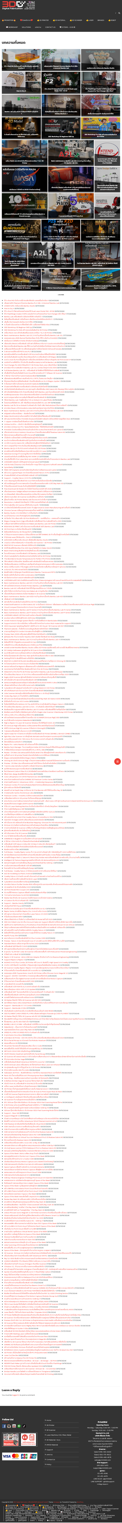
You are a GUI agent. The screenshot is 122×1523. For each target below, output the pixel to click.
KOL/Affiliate (79, 1512)
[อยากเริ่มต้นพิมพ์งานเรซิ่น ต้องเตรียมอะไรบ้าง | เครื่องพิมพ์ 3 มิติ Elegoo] (21, 231)
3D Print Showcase (104, 1517)
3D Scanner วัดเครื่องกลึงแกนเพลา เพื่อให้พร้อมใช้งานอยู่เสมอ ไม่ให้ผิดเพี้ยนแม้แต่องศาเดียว (37, 1317)
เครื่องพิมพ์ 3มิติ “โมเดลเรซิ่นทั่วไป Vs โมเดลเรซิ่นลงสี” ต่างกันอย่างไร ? (29, 992)
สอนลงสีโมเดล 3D (10, 1043)
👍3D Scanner (76, 20)
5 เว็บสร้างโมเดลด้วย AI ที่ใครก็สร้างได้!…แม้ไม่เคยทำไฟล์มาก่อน (21, 135)
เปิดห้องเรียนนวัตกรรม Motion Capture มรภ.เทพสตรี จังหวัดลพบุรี (29, 1161)
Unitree (18, 1512)
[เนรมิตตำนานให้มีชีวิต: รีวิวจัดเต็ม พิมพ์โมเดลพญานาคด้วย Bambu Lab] (100, 231)
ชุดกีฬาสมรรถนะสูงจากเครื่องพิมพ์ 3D (18, 768)
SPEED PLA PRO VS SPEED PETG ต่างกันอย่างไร (22, 1032)
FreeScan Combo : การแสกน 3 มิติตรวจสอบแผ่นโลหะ (23, 795)
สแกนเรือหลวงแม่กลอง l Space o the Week (20, 1193)
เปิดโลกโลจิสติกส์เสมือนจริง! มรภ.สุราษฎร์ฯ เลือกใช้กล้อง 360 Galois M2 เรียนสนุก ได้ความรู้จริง (39, 389)
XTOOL (77, 1510)
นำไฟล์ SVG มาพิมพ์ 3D (12, 954)
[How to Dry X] (21, 83)
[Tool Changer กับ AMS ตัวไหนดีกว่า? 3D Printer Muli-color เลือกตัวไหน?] (15, 255)
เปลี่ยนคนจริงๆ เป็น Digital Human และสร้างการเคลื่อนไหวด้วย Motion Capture (33, 978)
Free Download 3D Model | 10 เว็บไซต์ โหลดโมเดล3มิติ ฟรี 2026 (27, 488)
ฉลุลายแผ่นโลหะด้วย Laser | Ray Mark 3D (19, 1029)
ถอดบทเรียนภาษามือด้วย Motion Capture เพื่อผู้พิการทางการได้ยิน (28, 1169)
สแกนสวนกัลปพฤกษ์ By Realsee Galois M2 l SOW (22, 1134)
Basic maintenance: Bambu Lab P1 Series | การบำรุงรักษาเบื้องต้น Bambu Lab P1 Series (37, 612)
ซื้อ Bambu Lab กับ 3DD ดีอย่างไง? (16, 1021)
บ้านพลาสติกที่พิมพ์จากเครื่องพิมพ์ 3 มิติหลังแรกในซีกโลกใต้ (26, 386)
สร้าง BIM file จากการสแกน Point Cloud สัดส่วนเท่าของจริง (26, 1188)
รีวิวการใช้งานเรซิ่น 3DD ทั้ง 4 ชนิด (16, 1070)
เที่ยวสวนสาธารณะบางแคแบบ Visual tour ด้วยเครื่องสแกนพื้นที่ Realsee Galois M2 (34, 432)
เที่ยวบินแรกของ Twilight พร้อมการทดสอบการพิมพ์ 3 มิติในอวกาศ (28, 491)
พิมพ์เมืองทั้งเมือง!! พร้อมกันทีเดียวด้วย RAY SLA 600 (23, 1218)
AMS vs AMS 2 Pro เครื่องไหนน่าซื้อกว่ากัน (19, 714)
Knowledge (9, 1518)
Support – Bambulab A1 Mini (15, 1008)
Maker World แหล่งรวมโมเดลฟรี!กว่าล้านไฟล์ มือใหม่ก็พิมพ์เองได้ (27, 416)
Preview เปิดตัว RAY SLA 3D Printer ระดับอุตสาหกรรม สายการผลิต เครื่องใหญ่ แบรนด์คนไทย (38, 1320)
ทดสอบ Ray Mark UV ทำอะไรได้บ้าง (16, 696)
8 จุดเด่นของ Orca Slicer (13, 1035)
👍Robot (112, 20)
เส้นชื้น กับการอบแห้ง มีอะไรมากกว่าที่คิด (101, 114)
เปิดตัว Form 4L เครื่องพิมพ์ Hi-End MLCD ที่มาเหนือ (23, 1083)
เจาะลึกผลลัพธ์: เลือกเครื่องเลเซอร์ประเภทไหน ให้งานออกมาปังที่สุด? (28, 494)
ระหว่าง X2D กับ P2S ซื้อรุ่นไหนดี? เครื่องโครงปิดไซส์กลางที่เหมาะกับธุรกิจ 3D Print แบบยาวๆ (61, 238)
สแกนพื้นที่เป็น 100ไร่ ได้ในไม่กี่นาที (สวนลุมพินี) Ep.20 (23, 1048)
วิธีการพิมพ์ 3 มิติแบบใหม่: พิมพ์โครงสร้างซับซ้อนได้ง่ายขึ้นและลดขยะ (29, 561)
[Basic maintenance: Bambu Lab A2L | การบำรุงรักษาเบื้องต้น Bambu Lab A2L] (71, 153)
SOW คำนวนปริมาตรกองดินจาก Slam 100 (19, 1239)
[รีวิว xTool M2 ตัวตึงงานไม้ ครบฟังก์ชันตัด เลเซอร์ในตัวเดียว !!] (21, 60)
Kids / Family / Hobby (54, 1513)
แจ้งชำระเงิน (92, 1518)
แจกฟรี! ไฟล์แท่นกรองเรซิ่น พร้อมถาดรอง (19, 997)
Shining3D (106, 1510)
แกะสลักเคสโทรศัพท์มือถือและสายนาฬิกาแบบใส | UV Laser (25, 451)
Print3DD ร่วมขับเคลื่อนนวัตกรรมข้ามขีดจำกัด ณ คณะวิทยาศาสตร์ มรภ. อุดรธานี (33, 429)
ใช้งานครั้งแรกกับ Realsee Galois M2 (17, 1140)
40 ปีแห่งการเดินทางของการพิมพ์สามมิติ (19, 577)
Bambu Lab (55, 1510)
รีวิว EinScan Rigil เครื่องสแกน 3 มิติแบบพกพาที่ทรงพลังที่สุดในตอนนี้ (29, 725)
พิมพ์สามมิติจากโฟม (11, 849)
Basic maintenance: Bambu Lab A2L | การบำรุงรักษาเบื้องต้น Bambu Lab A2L (71, 162)
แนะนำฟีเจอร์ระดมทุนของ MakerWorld (18, 720)
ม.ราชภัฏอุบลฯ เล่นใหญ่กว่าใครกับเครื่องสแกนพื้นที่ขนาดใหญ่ (26, 1097)
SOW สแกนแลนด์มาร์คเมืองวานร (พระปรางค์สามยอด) (23, 1164)
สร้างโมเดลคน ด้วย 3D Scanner (16, 833)
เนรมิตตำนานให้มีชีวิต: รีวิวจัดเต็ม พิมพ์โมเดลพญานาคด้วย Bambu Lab (100, 238)
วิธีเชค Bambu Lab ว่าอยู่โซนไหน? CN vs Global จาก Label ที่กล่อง (28, 400)
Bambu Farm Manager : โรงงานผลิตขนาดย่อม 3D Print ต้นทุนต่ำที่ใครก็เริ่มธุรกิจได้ (34, 747)
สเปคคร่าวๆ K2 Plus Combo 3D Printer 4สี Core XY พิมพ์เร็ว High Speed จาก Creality (36, 962)
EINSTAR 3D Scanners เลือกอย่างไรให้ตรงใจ (20, 545)
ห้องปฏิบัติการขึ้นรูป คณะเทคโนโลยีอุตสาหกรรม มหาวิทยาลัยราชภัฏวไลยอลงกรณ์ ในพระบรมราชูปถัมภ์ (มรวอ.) (44, 1018)
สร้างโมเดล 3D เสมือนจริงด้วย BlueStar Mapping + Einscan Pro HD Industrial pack (35, 822)
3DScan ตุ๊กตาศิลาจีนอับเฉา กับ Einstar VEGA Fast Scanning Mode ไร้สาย (31, 1110)
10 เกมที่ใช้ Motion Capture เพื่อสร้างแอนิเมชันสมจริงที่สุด (25, 892)
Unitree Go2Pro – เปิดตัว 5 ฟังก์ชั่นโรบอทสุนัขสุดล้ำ (23, 424)
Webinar (75, 1517)
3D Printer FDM (58, 1505)
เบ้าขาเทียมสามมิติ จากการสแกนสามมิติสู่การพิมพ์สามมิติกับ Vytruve (29, 811)
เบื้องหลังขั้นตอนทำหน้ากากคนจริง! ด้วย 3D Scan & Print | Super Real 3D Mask (33, 1091)
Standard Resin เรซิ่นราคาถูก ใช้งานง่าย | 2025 (21, 943)
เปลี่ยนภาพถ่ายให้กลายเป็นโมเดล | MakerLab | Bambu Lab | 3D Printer (30, 523)
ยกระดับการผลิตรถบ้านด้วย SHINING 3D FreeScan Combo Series (28, 779)
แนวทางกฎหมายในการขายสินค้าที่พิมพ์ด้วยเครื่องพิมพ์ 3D (25, 397)
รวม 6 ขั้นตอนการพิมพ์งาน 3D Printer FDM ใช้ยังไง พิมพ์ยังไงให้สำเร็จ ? (30, 1290)
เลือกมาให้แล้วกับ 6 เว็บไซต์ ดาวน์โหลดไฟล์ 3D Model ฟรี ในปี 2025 (28, 919)
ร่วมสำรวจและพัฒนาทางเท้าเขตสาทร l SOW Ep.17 (22, 1298)
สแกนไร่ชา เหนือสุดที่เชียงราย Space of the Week (22, 1234)
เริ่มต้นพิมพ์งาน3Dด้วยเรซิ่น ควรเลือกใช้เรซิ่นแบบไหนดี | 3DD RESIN (28, 1010)
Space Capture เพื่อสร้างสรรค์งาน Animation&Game (24, 1167)
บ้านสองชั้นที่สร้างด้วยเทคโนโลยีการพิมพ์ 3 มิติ (21, 475)
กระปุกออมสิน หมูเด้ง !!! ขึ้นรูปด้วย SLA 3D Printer (22, 1067)
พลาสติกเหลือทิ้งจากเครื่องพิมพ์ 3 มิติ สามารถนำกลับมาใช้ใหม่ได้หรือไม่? (107, 214)
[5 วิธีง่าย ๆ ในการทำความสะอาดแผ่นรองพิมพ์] (61, 280)
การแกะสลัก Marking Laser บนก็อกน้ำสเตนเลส (21, 1333)
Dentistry (29, 1515)
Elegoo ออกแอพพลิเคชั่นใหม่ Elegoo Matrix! (20, 757)
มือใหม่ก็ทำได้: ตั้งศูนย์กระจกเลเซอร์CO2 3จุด (20, 642)
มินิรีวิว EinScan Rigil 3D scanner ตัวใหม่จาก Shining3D (24, 728)
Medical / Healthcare (13, 1515)
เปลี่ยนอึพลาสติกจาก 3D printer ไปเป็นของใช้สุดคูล (22, 798)
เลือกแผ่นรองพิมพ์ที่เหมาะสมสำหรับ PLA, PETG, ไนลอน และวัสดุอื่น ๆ (100, 287)
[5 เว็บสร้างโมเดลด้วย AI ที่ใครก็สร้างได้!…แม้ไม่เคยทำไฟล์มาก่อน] (21, 128)
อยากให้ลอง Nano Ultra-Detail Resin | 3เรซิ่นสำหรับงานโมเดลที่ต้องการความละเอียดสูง (36, 1002)
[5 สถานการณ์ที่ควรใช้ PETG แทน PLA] (71, 206)
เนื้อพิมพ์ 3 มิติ (9, 599)
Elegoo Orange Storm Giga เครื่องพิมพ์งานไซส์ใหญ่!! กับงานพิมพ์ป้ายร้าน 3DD (32, 521)
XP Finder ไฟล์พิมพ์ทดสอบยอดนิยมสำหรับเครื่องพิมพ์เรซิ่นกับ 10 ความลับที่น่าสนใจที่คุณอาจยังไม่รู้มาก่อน (42, 1314)
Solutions (26, 27)
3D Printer (50, 1425)
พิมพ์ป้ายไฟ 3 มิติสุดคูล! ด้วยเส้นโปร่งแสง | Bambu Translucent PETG (29, 572)
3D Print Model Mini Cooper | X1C (17, 889)
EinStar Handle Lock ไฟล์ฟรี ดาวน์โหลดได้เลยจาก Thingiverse (27, 1371)
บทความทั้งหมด (88, 1517)
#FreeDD (64, 1517)
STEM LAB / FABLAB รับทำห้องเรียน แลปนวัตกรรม (24, 1513)
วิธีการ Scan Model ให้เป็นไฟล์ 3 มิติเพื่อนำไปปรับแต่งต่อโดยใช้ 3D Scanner (31, 1304)
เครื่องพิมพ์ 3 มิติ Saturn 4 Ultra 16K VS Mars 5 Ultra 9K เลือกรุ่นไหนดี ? (30, 844)
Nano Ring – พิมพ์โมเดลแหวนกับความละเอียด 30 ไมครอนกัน (26, 1078)
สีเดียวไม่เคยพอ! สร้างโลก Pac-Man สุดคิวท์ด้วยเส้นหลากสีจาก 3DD (29, 655)
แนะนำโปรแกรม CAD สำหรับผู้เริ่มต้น (17, 515)
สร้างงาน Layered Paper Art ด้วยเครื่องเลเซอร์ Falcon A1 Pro (26, 472)
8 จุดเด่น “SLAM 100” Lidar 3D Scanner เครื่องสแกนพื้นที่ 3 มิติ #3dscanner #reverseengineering (40, 951)
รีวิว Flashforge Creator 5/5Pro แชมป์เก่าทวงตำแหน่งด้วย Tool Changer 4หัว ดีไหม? (100, 90)
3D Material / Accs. (53, 1439)
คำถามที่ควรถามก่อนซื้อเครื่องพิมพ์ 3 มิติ (18, 1282)
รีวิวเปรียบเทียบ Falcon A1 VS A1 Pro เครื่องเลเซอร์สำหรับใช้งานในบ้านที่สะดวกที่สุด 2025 (36, 674)
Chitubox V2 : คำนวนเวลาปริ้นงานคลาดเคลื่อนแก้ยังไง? (24, 1266)
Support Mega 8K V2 (12, 1115)
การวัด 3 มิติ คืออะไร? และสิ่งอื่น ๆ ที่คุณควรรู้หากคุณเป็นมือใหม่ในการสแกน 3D (32, 965)
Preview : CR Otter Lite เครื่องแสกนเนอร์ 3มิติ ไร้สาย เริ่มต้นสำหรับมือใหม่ (30, 763)
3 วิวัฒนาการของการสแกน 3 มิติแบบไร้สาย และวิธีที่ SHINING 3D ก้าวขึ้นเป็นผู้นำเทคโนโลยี (36, 534)
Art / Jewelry (41, 1515)
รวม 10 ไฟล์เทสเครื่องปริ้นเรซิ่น (15, 835)
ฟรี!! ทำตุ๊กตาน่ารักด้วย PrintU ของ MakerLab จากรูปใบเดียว (26, 591)
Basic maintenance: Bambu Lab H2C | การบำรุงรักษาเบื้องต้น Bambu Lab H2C (33, 583)
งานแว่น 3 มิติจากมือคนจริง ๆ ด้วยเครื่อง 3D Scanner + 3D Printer (28, 542)
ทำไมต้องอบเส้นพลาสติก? (13, 916)
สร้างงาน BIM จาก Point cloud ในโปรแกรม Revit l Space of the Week (30, 1226)
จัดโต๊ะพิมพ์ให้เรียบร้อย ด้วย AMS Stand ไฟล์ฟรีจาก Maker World (28, 548)
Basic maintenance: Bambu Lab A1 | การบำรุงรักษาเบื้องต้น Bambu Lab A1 (32, 639)
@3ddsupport (108, 1481)
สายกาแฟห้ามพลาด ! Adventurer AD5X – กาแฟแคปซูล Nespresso (28, 782)
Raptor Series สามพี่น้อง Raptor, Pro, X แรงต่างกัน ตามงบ (25, 911)
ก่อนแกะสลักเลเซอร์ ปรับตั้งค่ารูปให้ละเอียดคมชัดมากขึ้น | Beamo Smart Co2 (32, 1215)
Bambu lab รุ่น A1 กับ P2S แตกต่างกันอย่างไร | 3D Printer (25, 448)
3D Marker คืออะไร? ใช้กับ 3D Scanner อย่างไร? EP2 (22, 1000)
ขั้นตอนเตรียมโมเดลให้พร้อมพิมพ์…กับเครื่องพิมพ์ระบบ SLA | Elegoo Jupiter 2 (32, 381)
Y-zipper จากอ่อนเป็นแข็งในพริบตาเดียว (19, 421)
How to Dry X (21, 91)
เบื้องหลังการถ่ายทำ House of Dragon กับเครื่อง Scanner (25, 1263)
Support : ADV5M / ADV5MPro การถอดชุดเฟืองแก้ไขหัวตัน (26, 975)
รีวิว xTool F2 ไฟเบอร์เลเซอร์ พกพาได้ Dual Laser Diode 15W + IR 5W (61, 90)
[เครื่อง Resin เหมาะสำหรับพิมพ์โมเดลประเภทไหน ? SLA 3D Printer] (25, 153)
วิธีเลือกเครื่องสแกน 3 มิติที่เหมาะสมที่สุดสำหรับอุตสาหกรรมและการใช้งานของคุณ (33, 564)
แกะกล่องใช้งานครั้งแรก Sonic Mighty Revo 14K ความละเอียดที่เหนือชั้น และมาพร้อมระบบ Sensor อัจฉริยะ (42, 1325)
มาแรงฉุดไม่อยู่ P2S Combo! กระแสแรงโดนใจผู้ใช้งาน (23, 631)
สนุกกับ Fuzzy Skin (11, 935)
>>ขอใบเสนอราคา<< (56, 1518)
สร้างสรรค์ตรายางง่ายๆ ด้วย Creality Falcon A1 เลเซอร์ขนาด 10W (28, 817)
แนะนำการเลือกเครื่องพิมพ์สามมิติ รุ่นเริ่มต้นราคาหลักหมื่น (25, 440)
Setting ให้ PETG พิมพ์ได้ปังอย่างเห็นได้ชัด (19, 658)
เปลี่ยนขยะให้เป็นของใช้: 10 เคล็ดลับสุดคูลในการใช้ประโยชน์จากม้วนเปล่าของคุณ (25, 215)
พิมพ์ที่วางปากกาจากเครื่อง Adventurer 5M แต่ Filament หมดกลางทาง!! (30, 1121)
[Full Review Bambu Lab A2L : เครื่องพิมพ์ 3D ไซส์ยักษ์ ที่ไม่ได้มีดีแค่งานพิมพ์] (97, 255)
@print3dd (107, 1478)
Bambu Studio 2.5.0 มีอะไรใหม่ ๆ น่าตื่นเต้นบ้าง (21, 513)
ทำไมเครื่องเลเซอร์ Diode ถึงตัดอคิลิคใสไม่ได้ (20, 486)
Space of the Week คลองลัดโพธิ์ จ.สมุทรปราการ (22, 1196)
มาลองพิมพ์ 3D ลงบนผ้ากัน (14, 984)
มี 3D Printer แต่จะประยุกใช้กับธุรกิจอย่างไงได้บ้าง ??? (23, 1105)
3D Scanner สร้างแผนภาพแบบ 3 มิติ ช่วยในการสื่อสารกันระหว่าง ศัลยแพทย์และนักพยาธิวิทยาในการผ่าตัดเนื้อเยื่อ (45, 1056)
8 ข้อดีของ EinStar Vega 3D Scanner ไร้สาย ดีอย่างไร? (24, 1080)
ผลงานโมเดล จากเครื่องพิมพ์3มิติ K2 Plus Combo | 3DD (24, 938)
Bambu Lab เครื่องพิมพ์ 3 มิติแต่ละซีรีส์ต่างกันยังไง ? (21, 113)
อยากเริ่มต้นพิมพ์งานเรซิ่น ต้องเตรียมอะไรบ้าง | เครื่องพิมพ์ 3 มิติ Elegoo (21, 238)
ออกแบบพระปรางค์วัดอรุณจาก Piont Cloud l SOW (22, 1172)
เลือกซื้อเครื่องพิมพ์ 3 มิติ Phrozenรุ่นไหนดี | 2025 (22, 994)
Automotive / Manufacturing (78, 1513)
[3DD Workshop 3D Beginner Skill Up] (61, 128)
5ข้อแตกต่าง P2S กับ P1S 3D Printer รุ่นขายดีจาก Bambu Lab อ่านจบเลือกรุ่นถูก (33, 671)
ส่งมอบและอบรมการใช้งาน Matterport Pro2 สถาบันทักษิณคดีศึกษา (28, 1277)
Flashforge (94, 1510)
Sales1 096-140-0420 (102, 1451)
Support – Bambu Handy (14, 903)
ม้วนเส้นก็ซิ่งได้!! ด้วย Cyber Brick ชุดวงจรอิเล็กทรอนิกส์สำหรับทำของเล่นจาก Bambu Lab (37, 459)
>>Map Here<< (102, 1484)
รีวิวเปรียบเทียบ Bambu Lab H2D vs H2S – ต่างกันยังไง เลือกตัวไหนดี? (29, 706)
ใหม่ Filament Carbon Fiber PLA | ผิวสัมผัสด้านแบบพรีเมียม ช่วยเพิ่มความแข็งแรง (34, 771)
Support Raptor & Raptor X (14, 959)
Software (28, 1512)
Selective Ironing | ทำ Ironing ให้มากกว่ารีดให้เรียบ (22, 453)
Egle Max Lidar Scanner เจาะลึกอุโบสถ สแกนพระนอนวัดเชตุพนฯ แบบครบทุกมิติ (33, 736)
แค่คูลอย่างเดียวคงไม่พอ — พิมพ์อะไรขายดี (19, 413)
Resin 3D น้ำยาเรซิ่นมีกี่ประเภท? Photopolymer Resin (24, 1075)
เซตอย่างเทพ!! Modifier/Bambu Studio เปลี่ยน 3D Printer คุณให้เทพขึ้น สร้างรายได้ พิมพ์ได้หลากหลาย (41, 647)
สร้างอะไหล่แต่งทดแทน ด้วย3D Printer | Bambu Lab (23, 585)
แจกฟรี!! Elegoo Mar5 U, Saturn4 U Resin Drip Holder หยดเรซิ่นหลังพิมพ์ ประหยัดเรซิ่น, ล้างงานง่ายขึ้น (42, 857)
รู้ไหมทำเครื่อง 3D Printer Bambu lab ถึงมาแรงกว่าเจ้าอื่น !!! (25, 499)
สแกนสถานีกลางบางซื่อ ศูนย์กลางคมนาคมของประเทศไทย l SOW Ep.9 (29, 1145)
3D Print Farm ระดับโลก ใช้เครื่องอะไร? (18, 529)
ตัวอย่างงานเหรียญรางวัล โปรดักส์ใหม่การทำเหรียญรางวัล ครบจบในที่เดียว (31, 1118)
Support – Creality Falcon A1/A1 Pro (18, 478)
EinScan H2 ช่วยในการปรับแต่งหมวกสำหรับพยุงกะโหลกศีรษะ (26, 825)
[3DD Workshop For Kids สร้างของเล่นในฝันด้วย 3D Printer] (100, 128)
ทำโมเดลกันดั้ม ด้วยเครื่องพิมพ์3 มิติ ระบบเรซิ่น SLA (23, 970)
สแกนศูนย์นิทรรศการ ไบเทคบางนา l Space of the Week (24, 1156)
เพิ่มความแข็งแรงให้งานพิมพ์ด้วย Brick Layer (20, 879)
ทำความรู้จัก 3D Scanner (67, 1508)
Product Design (81, 1515)
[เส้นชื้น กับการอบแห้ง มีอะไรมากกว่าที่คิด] (100, 106)
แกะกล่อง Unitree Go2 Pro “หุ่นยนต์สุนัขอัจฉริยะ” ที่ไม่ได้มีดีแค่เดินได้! (28, 426)
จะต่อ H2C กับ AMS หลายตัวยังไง (16, 569)
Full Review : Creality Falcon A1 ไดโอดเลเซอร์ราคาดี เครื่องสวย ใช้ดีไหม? (30, 870)
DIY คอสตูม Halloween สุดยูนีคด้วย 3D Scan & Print (23, 650)
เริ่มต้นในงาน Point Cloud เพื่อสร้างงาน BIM (20, 1228)
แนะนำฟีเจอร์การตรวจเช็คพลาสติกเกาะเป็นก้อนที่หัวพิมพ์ (25, 652)
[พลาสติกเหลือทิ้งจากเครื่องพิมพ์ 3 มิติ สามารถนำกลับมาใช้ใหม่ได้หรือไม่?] (107, 206)
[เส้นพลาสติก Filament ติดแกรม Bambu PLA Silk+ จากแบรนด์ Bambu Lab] (61, 60)
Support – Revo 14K (11, 1113)
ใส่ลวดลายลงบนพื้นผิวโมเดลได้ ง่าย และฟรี (19, 435)
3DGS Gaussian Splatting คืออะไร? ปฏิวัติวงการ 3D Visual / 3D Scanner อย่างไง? (34, 626)
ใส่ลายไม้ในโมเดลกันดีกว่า (13, 741)
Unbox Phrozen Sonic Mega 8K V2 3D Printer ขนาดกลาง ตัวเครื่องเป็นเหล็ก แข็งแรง (35, 1212)
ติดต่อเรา (104, 1518)
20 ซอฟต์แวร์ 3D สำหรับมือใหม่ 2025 (17, 887)
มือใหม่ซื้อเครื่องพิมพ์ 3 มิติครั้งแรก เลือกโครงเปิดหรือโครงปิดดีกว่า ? (61, 113)
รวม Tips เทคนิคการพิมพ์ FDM (101, 1505)
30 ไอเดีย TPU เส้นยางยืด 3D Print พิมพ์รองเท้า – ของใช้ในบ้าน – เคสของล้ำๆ (32, 518)
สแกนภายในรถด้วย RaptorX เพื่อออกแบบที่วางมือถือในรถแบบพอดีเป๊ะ (29, 666)
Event (32, 1520)
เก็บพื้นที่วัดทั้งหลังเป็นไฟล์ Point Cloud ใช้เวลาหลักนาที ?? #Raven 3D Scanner (21, 287)
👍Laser (89, 20)
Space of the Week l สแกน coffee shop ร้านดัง (21, 1153)
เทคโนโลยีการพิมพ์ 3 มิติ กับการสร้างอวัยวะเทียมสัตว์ (23, 615)
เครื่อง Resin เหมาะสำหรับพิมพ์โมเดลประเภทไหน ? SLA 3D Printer (25, 162)
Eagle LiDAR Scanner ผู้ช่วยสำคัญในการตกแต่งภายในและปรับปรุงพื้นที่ (30, 677)
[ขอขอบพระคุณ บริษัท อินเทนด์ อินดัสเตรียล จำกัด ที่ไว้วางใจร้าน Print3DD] (107, 153)
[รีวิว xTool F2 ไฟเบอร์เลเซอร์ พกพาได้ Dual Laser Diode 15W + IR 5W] (61, 83)
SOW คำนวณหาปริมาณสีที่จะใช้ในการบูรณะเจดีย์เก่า (23, 1129)
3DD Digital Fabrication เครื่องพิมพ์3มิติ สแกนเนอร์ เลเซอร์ (30, 1502)
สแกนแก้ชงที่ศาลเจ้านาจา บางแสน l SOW (19, 1158)
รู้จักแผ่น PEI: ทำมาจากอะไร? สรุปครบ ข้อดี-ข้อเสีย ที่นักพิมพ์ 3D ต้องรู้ (29, 636)
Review (8, 1517)
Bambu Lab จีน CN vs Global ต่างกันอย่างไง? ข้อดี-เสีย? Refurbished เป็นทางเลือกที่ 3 (36, 405)
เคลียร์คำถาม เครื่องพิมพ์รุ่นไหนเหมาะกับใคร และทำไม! (23, 644)
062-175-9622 (105, 1454)
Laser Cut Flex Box (11, 1355)
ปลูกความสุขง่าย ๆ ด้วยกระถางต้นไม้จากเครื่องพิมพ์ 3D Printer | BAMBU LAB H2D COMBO (37, 733)
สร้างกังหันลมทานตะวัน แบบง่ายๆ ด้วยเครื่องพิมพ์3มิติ (23, 690)
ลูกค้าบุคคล (22, 1520)
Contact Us (50, 27)
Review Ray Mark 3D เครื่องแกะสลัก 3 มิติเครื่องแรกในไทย (25, 1199)
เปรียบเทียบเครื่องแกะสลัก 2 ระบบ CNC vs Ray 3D (22, 1142)
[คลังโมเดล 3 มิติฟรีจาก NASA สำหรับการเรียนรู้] (25, 179)
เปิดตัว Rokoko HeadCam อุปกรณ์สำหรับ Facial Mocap (24, 1053)
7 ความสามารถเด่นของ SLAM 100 (16, 895)
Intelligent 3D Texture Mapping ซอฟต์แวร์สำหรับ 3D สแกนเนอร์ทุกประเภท (31, 860)
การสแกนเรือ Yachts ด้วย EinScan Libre (19, 792)
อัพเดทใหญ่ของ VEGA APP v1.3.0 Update (19, 989)
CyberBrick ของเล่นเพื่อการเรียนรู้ (16, 881)
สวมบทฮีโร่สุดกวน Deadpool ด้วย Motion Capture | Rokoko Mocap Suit (31, 1296)
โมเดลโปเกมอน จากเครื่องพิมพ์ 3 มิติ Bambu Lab (22, 553)
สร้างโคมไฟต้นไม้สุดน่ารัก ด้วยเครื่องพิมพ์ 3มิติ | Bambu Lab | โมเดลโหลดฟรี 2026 (34, 391)
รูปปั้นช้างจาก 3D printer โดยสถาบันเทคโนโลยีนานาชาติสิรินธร (27, 755)
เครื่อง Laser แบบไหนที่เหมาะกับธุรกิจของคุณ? (20, 1086)
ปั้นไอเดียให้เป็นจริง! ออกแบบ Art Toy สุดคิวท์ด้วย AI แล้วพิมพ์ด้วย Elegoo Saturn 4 (34, 704)
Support (49, 1449)
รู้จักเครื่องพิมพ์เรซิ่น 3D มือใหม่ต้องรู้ (17, 830)
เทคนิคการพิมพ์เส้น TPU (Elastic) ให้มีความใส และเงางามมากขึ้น (27, 1261)
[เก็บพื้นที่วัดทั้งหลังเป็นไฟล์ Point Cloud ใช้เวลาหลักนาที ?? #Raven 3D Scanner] (21, 280)
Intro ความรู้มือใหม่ (51, 1517)
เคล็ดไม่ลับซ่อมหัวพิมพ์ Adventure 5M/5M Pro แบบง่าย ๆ (25, 1062)
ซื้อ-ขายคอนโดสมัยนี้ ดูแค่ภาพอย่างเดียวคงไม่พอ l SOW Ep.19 (26, 1107)
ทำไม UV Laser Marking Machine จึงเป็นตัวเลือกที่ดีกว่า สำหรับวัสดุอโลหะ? (31, 806)
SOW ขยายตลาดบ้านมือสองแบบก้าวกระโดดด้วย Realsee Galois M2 (29, 1131)
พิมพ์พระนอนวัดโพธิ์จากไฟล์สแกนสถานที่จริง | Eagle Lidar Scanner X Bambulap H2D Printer (38, 712)
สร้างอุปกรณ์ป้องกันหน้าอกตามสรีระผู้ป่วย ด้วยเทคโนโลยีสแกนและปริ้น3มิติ (31, 948)
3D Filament (61, 1507)
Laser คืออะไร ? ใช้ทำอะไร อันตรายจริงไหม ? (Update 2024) (25, 1312)
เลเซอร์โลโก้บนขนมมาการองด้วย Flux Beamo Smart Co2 (25, 1285)
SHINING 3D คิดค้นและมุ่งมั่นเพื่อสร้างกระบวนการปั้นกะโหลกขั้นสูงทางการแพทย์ (33, 1344)
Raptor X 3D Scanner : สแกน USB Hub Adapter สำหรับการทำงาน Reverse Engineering (36, 957)
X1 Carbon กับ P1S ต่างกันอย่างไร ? (17, 900)
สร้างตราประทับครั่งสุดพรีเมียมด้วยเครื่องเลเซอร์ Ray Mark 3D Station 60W (32, 698)
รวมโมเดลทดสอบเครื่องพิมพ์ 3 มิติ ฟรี (18, 865)
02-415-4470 (102, 1476)
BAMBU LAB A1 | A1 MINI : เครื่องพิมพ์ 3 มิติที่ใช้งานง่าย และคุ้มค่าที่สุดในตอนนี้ (32, 1024)
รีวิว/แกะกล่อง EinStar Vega (14, 1059)
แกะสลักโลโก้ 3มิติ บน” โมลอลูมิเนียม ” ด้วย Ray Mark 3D (24, 1210)
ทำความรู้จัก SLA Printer (29, 1507)
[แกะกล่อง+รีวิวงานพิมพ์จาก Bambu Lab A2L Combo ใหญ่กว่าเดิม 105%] (51, 255)
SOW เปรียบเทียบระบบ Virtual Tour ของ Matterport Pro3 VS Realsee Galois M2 (33, 1137)
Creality (8, 1512)
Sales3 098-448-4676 (102, 1457)
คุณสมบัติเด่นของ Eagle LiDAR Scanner (19, 803)
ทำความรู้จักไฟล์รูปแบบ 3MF (14, 809)
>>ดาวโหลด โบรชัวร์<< (76, 1518)
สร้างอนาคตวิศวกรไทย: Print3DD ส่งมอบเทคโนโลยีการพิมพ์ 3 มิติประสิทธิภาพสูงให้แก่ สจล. (37, 418)
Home (48, 1420)
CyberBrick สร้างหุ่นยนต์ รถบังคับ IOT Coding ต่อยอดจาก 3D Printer (29, 688)
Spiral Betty (8, 467)
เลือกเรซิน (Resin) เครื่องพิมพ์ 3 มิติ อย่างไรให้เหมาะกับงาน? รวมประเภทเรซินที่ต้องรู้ (71, 188)
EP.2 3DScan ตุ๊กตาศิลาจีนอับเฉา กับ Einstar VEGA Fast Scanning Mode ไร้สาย (33, 1102)
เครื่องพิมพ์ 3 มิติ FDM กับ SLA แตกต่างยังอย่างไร (22, 986)
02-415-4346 (102, 1473)
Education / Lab (99, 1513)
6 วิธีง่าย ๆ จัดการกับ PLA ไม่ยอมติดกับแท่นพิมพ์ (21, 841)
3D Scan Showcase (107, 1515)
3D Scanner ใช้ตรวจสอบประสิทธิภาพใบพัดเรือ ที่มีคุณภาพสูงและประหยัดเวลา (32, 1323)
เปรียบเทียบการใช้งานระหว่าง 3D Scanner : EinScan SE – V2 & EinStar (30, 1368)
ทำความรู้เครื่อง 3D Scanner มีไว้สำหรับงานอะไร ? (22, 505)
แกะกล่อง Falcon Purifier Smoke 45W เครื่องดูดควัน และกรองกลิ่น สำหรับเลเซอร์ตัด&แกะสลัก (38, 884)
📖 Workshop (12, 27)
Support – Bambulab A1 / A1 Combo (18, 1005)
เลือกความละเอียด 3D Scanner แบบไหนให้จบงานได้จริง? (24, 496)
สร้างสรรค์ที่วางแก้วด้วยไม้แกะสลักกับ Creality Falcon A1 (25, 930)
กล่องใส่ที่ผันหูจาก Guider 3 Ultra (16, 1328)
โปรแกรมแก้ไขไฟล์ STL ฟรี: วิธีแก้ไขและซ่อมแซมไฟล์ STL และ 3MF (27, 402)
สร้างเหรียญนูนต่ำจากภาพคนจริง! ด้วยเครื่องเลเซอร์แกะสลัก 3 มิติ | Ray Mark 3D (33, 483)
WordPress (80, 1502)
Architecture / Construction (60, 1515)
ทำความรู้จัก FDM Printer (77, 1505)
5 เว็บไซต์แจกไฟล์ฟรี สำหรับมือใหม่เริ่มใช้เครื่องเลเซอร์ (23, 846)
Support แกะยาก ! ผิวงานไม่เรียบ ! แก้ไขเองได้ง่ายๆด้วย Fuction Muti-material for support (37, 623)
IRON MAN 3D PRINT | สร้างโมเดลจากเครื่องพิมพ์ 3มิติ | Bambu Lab (29, 526)
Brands (101, 20)
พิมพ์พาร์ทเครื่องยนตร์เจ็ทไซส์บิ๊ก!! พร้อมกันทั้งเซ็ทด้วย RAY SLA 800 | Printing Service (36, 1293)
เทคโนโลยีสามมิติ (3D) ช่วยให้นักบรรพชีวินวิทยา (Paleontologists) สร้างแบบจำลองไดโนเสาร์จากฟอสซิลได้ (43, 580)
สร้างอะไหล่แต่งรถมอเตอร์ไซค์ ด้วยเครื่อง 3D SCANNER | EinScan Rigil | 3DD (32, 717)
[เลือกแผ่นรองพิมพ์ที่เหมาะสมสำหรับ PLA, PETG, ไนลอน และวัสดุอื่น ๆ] (100, 280)
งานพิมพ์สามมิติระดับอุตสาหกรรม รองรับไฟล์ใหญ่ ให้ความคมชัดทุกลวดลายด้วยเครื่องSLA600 (38, 1309)
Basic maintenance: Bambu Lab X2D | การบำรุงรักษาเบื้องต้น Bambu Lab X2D (33, 410)
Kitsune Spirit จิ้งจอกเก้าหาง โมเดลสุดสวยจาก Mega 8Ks (25, 1339)
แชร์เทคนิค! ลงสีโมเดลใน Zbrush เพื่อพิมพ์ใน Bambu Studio (26, 539)
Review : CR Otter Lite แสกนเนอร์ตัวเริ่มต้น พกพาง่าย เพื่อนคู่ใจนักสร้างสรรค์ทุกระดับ (35, 752)
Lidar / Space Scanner (110, 1508)
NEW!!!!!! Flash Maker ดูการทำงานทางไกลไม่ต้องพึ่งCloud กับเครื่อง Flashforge (33, 1363)
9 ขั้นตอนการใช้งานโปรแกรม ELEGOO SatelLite (21, 383)
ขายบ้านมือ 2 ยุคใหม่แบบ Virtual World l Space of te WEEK (25, 1231)
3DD (85, 1510)
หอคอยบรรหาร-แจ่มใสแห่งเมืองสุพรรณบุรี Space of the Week (27, 1180)
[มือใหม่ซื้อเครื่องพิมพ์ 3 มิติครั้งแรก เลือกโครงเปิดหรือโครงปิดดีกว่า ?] (61, 106)
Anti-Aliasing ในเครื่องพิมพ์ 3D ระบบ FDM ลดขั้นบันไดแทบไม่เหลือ (28, 480)
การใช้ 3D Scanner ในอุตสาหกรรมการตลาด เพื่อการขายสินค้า (26, 1094)
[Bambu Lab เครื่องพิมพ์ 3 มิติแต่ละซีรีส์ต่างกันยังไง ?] (21, 106)
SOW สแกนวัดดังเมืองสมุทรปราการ (17, 1175)
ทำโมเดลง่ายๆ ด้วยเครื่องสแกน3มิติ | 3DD (19, 981)
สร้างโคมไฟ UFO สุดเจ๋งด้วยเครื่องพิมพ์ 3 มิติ (20, 679)
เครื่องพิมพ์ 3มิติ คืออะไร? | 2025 (15, 946)
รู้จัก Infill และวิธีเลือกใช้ (12, 787)
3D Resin (98, 1507)
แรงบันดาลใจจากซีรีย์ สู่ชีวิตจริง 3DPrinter (19, 618)
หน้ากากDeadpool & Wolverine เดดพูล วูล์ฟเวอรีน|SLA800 (26, 1301)
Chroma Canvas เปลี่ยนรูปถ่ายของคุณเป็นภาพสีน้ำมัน (24, 510)
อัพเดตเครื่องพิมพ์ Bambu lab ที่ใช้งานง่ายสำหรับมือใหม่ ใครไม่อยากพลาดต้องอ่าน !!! (107, 187)
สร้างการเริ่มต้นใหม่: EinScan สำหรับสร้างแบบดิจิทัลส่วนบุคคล (26, 1347)
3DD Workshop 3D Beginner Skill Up (61, 136)
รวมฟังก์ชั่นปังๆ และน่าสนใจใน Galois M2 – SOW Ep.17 (23, 1220)
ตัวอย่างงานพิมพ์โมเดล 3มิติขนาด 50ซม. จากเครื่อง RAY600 (26, 1306)
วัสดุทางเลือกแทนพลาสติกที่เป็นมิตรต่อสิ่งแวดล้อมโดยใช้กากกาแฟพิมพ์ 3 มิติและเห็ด (35, 927)
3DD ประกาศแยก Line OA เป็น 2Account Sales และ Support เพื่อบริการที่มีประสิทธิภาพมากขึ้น (38, 922)
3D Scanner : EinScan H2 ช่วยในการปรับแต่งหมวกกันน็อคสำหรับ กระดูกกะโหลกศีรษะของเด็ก (38, 1253)
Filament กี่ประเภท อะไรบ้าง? (80, 1507)
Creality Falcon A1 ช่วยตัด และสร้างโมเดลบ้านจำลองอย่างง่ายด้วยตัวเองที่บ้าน (32, 876)
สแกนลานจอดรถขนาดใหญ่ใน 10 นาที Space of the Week (25, 1242)
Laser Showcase (21, 1517)
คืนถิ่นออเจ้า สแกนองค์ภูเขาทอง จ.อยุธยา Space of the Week (26, 1183)
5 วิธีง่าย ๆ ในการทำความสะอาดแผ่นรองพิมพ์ (61, 288)
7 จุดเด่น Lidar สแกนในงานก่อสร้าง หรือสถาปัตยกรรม (23, 765)
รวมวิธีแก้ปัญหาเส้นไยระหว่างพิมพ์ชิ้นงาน (19, 814)
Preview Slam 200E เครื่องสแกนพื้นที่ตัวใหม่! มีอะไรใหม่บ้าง (25, 634)
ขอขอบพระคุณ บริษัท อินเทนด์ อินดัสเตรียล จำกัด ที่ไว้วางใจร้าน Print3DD (107, 161)
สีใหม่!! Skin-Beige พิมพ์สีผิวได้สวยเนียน (18, 774)
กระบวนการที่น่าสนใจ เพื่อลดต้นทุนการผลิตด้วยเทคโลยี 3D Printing (28, 1374)
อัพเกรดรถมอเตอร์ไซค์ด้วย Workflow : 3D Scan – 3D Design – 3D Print (30, 1360)
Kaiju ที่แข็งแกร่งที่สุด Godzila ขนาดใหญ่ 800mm (22, 1274)
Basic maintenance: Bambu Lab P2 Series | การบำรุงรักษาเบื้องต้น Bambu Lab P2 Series (37, 609)
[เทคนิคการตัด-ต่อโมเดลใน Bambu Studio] (100, 60)
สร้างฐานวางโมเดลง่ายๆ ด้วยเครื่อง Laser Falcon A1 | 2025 (26, 914)
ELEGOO (67, 1510)
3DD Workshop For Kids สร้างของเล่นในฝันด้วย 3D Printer (101, 135)
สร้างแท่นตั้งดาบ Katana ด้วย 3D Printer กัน (20, 1358)
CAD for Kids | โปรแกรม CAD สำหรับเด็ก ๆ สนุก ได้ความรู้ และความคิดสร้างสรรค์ (33, 464)
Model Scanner (48, 1508)
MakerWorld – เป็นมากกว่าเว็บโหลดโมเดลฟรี (20, 1027)
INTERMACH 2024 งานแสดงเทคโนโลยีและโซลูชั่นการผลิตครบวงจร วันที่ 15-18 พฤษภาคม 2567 (38, 1350)
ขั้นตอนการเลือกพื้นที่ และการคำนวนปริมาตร (20, 1236)
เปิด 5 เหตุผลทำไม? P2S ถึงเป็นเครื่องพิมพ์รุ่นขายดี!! (23, 445)
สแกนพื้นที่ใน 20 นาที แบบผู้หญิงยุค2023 (19, 1247)
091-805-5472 (102, 1465)
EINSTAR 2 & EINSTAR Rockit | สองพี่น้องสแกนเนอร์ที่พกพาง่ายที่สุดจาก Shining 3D (35, 661)
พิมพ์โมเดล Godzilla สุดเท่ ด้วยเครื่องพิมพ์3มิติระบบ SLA (25, 908)
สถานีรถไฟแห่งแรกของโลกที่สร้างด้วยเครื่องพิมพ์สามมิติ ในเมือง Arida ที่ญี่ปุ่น (32, 854)
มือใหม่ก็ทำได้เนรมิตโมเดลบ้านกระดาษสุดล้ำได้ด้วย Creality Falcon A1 (29, 932)
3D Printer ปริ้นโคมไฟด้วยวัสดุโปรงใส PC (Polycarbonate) (25, 1352)
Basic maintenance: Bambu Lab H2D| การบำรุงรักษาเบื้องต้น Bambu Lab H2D (33, 596)
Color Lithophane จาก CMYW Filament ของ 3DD (22, 776)
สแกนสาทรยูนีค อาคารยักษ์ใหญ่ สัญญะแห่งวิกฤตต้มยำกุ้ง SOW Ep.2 (29, 862)
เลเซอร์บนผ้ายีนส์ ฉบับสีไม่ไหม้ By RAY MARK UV (21, 456)
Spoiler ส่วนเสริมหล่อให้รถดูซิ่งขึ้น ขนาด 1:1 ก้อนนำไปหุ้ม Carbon (27, 1271)
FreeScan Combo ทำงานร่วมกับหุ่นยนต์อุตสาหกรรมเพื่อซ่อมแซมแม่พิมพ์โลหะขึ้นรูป (34, 784)
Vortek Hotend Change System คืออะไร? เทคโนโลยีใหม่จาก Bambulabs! (30, 620)
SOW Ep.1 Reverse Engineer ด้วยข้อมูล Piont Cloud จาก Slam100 (28, 1177)
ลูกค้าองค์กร (10, 1520)
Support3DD (35, 1517)
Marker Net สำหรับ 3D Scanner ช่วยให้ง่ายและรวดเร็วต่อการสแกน (28, 897)
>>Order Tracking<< (38, 1518)
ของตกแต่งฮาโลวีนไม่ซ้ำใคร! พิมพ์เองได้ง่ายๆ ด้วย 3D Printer (26, 669)
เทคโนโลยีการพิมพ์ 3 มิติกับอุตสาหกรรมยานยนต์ (21, 461)
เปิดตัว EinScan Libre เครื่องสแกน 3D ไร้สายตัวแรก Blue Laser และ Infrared (32, 1064)
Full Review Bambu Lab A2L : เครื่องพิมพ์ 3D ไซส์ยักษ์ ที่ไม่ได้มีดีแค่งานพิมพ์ (97, 264)
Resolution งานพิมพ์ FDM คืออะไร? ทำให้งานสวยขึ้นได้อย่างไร (26, 502)
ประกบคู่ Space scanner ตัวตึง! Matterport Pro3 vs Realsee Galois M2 (30, 1148)
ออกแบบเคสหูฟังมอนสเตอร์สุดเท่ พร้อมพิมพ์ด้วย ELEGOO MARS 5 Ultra (30, 682)
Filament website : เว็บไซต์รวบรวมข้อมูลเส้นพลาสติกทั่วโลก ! (26, 628)
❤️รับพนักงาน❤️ (26, 20)
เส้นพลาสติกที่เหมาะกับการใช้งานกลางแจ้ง (19, 685)
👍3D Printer (43, 20)
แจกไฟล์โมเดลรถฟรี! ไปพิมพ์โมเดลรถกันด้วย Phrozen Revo (26, 1336)
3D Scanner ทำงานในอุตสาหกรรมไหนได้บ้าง (20, 1099)
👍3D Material (59, 20)
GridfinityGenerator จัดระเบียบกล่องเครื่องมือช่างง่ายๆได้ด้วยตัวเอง (29, 394)
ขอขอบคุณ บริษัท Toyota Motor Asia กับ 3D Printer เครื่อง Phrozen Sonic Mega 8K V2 (36, 973)
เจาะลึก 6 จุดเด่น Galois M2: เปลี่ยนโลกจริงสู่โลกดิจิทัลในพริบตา (27, 443)
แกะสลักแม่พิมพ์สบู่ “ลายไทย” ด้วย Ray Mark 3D (21, 1207)
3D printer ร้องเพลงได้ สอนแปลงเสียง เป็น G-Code (23, 1045)
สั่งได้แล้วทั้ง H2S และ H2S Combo (16, 701)
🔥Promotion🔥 (9, 20)
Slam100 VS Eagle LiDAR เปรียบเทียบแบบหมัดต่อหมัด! (24, 819)
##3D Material (52, 1444)
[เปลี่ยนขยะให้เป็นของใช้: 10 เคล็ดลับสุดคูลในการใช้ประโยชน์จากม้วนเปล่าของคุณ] (25, 206)
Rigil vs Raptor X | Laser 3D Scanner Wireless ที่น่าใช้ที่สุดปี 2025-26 (29, 722)
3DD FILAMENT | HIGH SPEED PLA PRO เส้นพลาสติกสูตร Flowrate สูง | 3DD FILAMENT (36, 1013)
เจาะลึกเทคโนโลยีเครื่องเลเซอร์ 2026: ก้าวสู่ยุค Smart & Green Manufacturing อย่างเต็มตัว (37, 507)
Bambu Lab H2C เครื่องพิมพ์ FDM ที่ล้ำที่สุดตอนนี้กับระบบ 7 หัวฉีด (28, 588)
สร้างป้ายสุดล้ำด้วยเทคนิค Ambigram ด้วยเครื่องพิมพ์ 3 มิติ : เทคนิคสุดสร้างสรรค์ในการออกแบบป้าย (40, 1269)
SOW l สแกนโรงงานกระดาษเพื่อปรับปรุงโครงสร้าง (22, 1126)
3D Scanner (50, 1430)
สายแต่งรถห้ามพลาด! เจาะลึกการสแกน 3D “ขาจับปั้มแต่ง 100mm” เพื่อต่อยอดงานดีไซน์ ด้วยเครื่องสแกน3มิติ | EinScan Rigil (49, 604)
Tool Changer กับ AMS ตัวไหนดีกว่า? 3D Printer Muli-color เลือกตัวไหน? (15, 263)
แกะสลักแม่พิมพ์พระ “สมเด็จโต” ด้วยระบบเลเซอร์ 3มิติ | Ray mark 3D (29, 1204)
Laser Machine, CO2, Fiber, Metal (58, 1435)
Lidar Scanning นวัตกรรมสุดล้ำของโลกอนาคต (21, 1244)
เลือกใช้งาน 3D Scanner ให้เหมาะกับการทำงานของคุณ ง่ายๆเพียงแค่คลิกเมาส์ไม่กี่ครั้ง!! (35, 1341)
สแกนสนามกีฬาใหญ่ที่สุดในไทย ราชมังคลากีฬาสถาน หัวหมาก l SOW (28, 1150)
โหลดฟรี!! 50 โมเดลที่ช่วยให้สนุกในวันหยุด (19, 868)
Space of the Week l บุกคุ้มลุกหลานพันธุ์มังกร (21, 1185)
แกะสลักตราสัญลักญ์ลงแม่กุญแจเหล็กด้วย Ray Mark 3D (25, 1201)
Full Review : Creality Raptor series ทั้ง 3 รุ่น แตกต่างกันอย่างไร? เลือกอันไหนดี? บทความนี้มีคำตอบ (40, 852)
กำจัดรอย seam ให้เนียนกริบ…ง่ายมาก (18, 537)
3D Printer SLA (11, 1507)
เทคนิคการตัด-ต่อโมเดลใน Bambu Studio (100, 68)
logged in (16, 1395)
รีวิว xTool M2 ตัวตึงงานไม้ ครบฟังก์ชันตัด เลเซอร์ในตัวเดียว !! (21, 67)
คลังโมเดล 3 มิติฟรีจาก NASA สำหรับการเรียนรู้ (24, 189)
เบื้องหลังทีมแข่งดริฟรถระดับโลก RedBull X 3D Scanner (24, 593)
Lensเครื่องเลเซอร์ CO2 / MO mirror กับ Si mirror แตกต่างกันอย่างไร (29, 739)
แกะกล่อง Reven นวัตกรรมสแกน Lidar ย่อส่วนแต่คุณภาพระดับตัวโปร (29, 408)
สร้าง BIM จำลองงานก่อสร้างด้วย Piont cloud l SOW (23, 1191)
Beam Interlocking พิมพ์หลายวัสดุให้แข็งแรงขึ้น (21, 550)
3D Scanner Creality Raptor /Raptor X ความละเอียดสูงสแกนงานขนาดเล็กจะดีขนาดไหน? (36, 967)
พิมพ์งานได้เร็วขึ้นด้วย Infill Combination (19, 574)
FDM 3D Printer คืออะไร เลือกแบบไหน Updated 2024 (23, 1366)
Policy (48, 1464)
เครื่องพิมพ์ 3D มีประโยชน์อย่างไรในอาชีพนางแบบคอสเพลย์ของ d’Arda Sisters (32, 1331)
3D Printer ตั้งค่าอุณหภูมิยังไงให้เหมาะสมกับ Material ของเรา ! (26, 1088)
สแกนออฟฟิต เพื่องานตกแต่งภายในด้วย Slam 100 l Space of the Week (30, 1223)
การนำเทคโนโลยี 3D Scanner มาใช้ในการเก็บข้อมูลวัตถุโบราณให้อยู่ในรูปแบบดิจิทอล (34, 827)
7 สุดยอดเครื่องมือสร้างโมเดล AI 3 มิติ (18, 731)
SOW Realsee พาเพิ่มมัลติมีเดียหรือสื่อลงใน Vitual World (25, 1123)
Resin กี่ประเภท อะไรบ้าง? (14, 1508)
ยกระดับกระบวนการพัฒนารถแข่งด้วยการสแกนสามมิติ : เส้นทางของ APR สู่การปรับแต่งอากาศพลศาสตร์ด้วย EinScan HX (48, 801)
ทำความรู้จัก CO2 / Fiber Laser (27, 1510)
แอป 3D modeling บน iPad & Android (18, 873)
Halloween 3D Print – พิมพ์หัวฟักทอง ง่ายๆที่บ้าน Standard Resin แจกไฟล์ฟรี (32, 1072)
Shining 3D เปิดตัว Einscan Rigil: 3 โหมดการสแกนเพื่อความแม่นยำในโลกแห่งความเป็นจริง (37, 760)
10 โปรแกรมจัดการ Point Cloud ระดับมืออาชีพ (21, 663)
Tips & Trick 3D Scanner (89, 1508)
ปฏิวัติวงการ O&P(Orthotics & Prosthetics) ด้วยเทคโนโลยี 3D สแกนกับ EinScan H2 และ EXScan (39, 924)
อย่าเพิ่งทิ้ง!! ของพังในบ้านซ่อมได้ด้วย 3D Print (20, 601)
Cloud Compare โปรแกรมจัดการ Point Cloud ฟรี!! (23, 607)
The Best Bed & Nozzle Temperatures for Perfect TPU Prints (27, 558)
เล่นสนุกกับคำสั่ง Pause (12, 905)
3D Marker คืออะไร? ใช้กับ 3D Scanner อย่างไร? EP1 (22, 1016)
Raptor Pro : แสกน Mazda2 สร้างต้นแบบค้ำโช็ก (21, 744)
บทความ (38, 27)
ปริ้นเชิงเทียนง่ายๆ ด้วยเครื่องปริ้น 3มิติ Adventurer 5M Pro (26, 1255)
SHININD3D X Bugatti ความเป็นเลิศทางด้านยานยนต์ (23, 838)
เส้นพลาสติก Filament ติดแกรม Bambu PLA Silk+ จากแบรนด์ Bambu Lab (61, 67)
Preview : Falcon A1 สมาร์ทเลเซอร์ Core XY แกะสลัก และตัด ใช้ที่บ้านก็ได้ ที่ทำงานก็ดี (34, 940)
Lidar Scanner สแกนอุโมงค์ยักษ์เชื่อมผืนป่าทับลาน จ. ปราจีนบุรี (26, 693)
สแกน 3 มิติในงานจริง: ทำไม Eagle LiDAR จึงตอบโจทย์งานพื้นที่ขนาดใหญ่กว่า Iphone (35, 566)
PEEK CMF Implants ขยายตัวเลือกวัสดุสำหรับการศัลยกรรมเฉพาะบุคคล (30, 469)
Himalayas (56, 1502)
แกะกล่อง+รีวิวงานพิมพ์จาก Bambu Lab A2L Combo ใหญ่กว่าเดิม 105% (51, 264)
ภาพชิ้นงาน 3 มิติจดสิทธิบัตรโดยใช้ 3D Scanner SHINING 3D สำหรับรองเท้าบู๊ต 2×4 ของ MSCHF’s (39, 1288)
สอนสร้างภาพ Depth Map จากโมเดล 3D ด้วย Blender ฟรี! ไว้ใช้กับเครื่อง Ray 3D (33, 790)
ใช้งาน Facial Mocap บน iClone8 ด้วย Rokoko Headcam (25, 1040)
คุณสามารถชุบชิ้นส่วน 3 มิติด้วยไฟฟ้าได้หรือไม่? (21, 1280)
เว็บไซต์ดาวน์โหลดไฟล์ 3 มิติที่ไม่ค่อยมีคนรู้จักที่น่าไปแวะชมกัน (26, 437)
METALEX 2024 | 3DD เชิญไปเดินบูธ (17, 1051)
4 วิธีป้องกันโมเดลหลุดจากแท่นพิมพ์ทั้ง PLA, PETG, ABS (24, 749)
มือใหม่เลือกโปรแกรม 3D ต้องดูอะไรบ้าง (18, 531)
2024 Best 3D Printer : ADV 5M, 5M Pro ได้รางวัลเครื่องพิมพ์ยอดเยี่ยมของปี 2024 (34, 1037)
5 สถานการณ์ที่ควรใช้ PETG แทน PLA (71, 216)
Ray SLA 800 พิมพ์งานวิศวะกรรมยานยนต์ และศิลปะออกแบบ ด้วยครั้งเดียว (31, 1258)
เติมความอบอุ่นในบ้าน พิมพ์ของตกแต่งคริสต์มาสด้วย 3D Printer (27, 556)
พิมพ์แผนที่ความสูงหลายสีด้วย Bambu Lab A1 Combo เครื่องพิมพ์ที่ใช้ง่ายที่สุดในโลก (35, 709)
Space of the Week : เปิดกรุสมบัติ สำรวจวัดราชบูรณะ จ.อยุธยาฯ (27, 1250)
